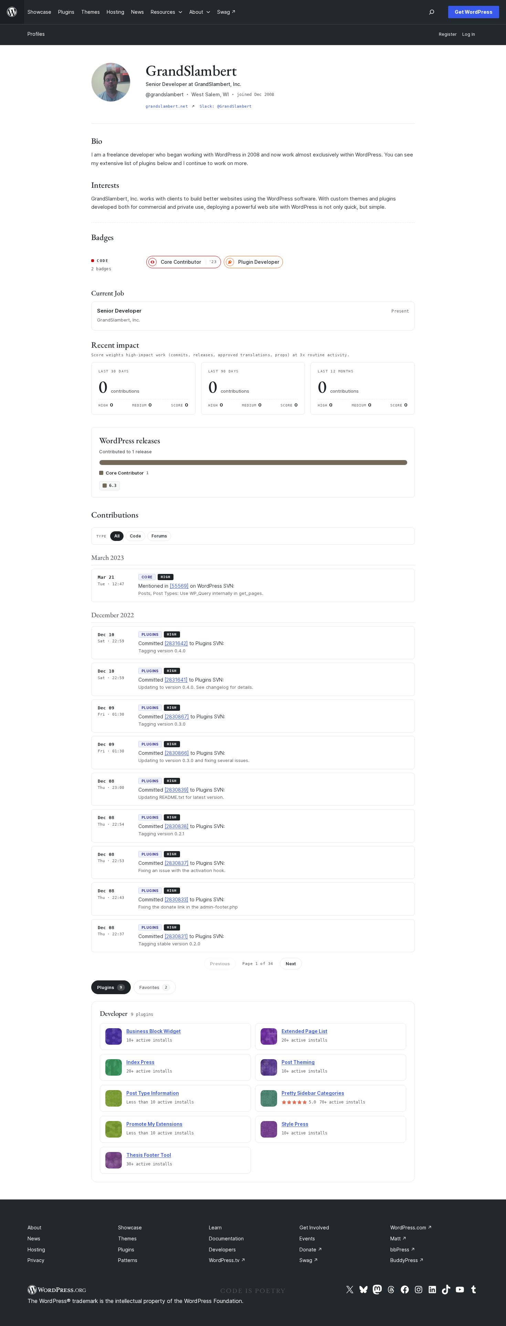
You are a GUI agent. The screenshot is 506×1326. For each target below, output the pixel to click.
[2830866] (177, 753)
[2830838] (177, 826)
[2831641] (176, 680)
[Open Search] (431, 12)
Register (448, 34)
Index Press (140, 1062)
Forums (159, 536)
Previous (220, 963)
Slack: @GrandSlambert (226, 106)
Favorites (153, 987)
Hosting (36, 1249)
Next (291, 963)
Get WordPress (474, 12)
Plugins (109, 987)
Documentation (226, 1238)
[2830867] (177, 716)
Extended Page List (304, 1031)
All (116, 536)
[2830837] (177, 863)
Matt (398, 1238)
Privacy (36, 1260)
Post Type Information (152, 1093)
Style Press (295, 1124)
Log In (468, 34)
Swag (308, 1260)
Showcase (130, 1227)
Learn (215, 1227)
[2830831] (176, 936)
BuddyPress (407, 1260)
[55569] (179, 586)
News (34, 1238)
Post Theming (298, 1062)
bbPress (402, 1249)
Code (135, 536)
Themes (127, 1238)
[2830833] (176, 899)
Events (307, 1238)
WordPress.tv (227, 1260)
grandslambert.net (168, 106)
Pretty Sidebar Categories (313, 1093)
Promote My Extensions (154, 1124)
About (34, 1227)
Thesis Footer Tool (148, 1155)
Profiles (36, 34)
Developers (222, 1249)
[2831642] (176, 643)
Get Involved (314, 1227)
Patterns (127, 1260)
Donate (310, 1249)
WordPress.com (411, 1227)
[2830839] (177, 790)
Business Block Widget (153, 1031)
